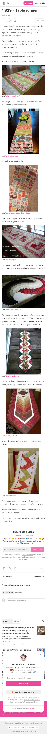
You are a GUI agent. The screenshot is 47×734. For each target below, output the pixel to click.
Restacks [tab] (18, 592)
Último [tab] (16, 621)
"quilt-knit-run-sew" (14, 309)
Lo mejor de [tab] (7, 621)
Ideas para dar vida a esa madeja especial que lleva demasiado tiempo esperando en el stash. (16, 637)
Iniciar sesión (40, 3)
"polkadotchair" (12, 155)
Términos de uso (31, 697)
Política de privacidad (29, 702)
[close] (40, 654)
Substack (14, 731)
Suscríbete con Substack (25, 692)
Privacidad (17, 723)
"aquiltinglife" (11, 259)
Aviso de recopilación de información (24, 557)
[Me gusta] (4, 20)
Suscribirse (28, 3)
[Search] (43, 621)
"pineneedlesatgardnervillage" (18, 213)
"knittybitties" (11, 495)
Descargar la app (32, 727)
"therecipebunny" (13, 375)
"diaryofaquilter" (12, 96)
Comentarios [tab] (8, 592)
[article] (23, 636)
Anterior (9, 576)
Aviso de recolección (35, 723)
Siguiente (37, 576)
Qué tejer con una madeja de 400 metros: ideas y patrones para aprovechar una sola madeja (18, 630)
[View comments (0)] (9, 20)
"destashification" (13, 435)
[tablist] (12, 592)
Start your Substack (17, 727)
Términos (25, 723)
